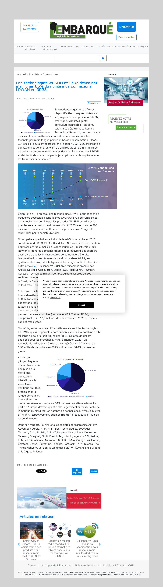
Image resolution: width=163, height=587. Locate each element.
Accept (81, 305)
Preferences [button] (55, 297)
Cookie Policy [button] (62, 294)
